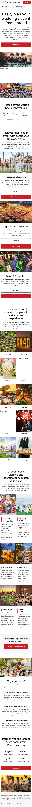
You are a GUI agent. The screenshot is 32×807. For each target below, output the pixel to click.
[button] (16, 44)
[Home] (5, 2)
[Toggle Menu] (2, 2)
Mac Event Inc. (12, 803)
